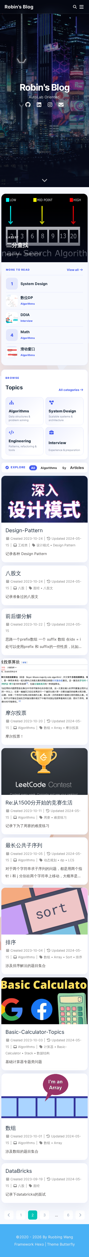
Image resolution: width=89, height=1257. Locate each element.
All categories (69, 390)
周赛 (47, 817)
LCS (71, 860)
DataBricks (18, 1171)
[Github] (28, 105)
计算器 (48, 1047)
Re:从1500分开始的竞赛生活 (39, 802)
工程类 (23, 545)
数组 (47, 728)
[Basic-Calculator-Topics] (44, 1023)
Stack (28, 1053)
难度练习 (60, 817)
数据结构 (43, 1053)
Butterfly (67, 1244)
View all (73, 270)
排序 (10, 942)
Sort (69, 957)
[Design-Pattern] (44, 521)
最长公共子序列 (23, 845)
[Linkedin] (39, 105)
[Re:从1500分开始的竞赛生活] (44, 793)
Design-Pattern (24, 530)
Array (58, 728)
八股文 (13, 573)
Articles (77, 467)
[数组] (44, 1119)
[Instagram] (50, 105)
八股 (21, 588)
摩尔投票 (15, 713)
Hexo (39, 1244)
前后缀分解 (18, 616)
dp (62, 860)
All (33, 468)
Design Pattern (64, 545)
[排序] (44, 933)
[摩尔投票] (44, 704)
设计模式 (43, 545)
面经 (36, 588)
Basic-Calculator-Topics (34, 1032)
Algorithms (49, 468)
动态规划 (50, 860)
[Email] (61, 105)
